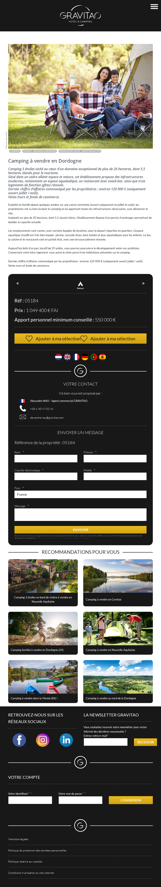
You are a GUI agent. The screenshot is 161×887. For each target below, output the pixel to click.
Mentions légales (18, 839)
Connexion (131, 800)
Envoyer (80, 530)
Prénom (88, 452)
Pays (17, 488)
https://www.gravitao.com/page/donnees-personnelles (63, 538)
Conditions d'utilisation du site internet (31, 872)
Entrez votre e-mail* (96, 735)
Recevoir (145, 742)
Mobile (88, 470)
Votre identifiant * (18, 793)
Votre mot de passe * (70, 793)
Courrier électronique (27, 470)
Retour (80, 288)
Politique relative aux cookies (25, 861)
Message (19, 506)
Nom (17, 452)
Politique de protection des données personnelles (37, 850)
